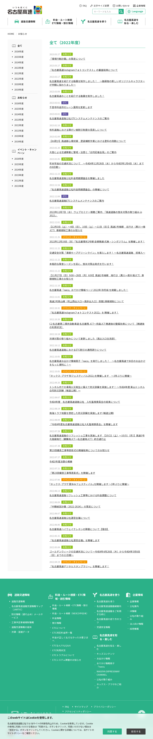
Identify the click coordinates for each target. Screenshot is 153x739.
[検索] (121, 11)
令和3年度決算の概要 (60, 461)
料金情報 (56, 618)
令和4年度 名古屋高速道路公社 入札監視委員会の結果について (84, 401)
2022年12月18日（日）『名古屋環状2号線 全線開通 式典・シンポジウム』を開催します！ (97, 241)
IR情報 (133, 611)
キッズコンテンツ (106, 653)
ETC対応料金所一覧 (62, 632)
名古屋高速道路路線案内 (109, 606)
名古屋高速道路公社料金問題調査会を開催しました (76, 178)
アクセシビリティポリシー (78, 711)
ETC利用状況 (58, 650)
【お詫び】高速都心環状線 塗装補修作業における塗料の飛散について (87, 141)
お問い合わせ (123, 5)
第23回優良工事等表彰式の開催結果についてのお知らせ (79, 450)
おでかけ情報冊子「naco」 (106, 665)
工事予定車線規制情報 (23, 622)
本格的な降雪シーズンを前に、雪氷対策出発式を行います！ (81, 263)
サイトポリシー (14, 733)
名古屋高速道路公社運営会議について (69, 517)
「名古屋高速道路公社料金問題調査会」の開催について (79, 189)
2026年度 (19, 51)
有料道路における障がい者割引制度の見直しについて (78, 129)
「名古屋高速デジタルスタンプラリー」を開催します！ (79, 566)
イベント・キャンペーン (27, 151)
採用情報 (134, 628)
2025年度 (19, 56)
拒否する (136, 731)
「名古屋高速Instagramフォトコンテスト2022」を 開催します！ (84, 312)
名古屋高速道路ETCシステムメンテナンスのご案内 (76, 200)
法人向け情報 (136, 623)
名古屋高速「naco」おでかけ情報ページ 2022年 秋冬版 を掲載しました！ (88, 290)
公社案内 (134, 606)
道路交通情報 (28, 21)
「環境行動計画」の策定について (67, 58)
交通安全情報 (103, 627)
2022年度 (19, 73)
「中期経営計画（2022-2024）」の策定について (75, 506)
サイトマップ (81, 706)
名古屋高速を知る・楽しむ (131, 21)
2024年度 (19, 62)
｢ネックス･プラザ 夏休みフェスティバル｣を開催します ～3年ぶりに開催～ (89, 484)
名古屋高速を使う (97, 21)
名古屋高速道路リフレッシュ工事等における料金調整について (82, 495)
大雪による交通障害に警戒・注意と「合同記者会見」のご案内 (82, 152)
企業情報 (140, 5)
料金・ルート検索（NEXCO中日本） (70, 613)
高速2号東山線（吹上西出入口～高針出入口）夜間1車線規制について (86, 301)
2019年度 (19, 89)
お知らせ (22, 97)
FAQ (85, 5)
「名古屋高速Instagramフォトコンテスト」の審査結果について (83, 69)
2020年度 (19, 84)
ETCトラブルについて (63, 655)
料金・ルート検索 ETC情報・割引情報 (62, 21)
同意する (112, 731)
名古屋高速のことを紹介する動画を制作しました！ (76, 96)
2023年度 (19, 67)
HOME (11, 33)
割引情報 (56, 622)
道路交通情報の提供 (22, 627)
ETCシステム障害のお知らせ (66, 659)
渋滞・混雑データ (20, 631)
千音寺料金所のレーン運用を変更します (70, 107)
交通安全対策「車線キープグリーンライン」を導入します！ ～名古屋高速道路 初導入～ (97, 252)
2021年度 (19, 78)
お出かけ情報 (103, 658)
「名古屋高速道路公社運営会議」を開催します (74, 540)
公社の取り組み (104, 679)
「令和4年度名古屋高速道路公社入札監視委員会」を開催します (83, 424)
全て (19, 45)
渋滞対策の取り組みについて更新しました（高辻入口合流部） (82, 338)
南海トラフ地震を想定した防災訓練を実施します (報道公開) (81, 413)
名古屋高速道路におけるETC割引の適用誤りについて (77, 349)
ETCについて (58, 627)
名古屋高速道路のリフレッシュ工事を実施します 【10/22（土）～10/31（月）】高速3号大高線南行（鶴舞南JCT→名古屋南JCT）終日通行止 (97, 437)
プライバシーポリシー (105, 706)
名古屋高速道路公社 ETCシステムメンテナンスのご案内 (79, 118)
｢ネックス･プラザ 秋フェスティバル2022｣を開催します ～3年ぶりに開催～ (90, 375)
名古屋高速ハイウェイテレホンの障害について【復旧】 (79, 529)
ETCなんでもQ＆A (61, 645)
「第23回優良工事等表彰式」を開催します (72, 472)
